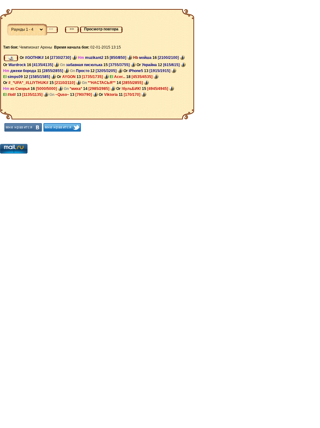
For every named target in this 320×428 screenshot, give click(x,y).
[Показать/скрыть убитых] (11, 58)
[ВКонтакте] (23, 127)
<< (51, 29)
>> (72, 29)
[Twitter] (62, 127)
